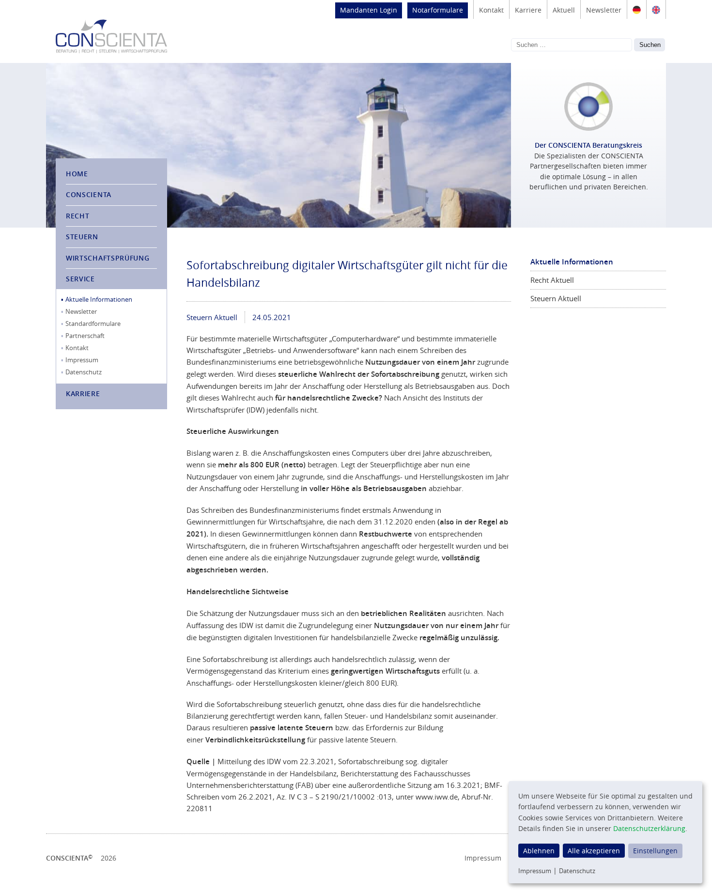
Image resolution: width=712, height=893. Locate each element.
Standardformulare (93, 323)
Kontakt (491, 10)
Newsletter (603, 10)
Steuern (82, 236)
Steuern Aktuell (211, 317)
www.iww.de (437, 796)
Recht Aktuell (552, 280)
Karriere (528, 10)
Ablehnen (539, 850)
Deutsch (637, 10)
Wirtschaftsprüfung (108, 257)
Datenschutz (83, 372)
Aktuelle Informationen (98, 299)
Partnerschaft (85, 335)
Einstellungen (655, 850)
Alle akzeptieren (594, 850)
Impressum (81, 359)
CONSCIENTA (88, 194)
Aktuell (564, 10)
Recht (78, 215)
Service (80, 278)
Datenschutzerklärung (649, 828)
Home (77, 173)
